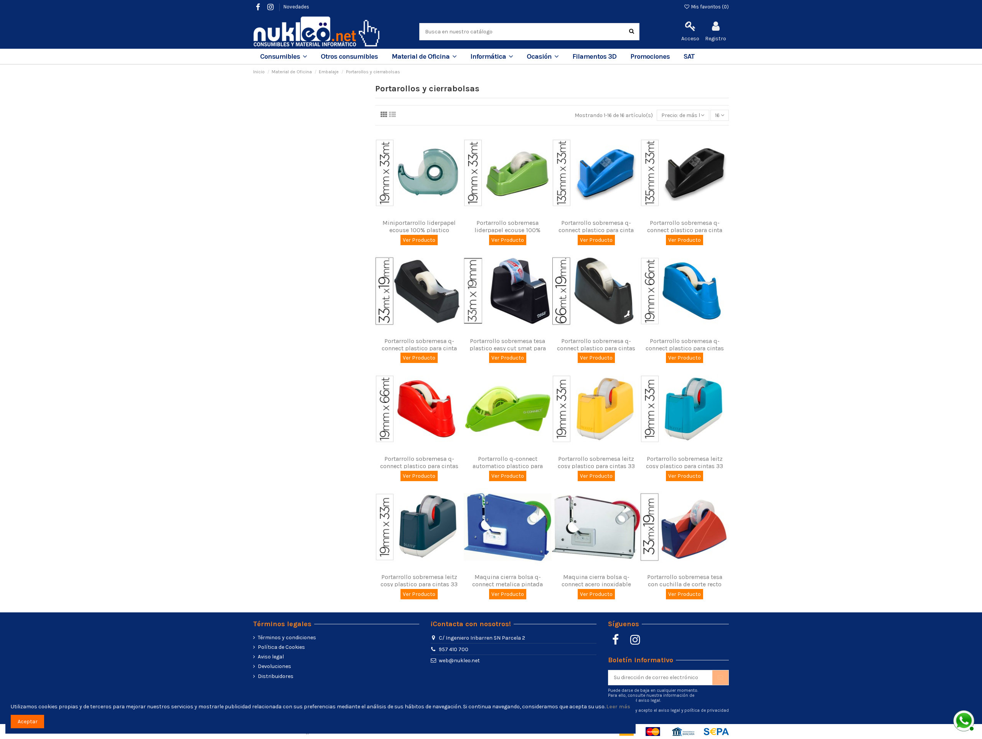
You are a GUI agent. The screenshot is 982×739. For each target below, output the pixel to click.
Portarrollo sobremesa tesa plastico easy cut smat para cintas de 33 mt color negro (507, 348)
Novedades (296, 7)
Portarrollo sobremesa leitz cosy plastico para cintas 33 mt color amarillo (596, 466)
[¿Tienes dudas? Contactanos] (963, 720)
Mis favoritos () (709, 7)
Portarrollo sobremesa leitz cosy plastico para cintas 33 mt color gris (419, 584)
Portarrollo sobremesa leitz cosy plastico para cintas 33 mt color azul (684, 466)
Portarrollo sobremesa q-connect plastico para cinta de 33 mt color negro (419, 348)
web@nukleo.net (459, 660)
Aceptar (28, 721)
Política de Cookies (281, 647)
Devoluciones (274, 666)
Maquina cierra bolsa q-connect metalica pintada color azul (507, 584)
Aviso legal (271, 656)
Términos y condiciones (287, 637)
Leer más (618, 706)
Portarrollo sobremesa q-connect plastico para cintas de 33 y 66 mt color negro (596, 348)
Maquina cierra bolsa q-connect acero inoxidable (596, 580)
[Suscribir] (720, 677)
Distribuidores (275, 676)
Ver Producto (419, 240)
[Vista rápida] (424, 212)
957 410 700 (453, 649)
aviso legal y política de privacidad (693, 710)
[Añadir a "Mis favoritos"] (414, 212)
